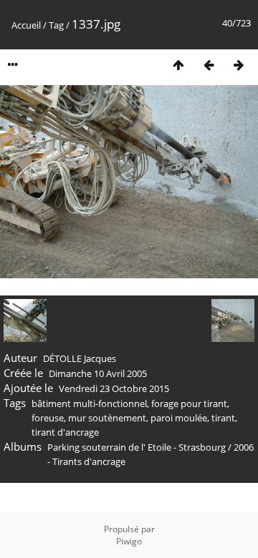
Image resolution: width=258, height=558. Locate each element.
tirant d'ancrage (65, 432)
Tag (56, 25)
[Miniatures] (178, 65)
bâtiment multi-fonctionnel (89, 403)
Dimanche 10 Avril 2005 (98, 373)
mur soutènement (107, 417)
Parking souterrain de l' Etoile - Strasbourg (136, 447)
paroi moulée (178, 417)
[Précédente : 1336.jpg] (209, 65)
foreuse (48, 417)
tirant (223, 417)
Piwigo (129, 541)
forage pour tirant (189, 403)
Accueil (26, 25)
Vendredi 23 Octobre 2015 (114, 388)
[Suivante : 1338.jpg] (239, 65)
